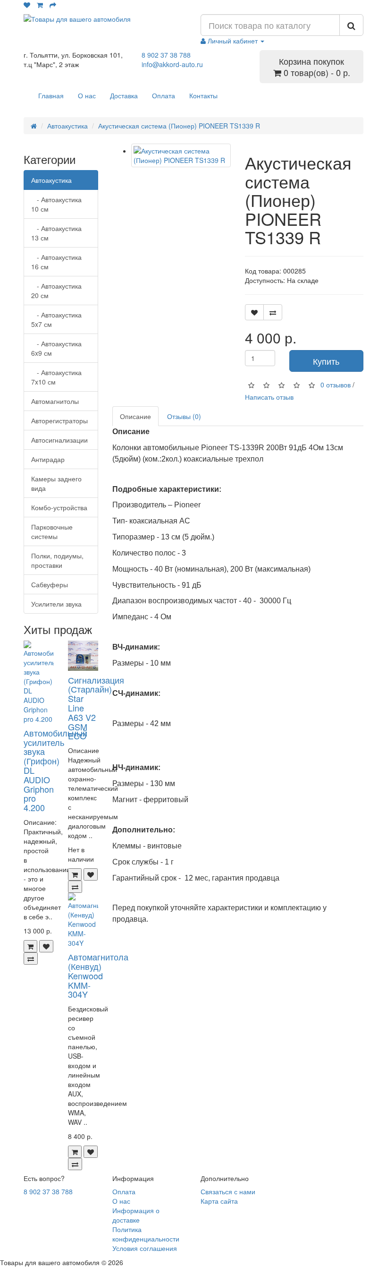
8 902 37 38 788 (166, 55)
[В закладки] (46, 946)
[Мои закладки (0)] (27, 4)
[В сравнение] (31, 958)
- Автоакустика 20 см (56, 290)
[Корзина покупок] (40, 4)
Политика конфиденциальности (145, 1233)
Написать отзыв (269, 397)
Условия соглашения (144, 1248)
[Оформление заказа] (53, 4)
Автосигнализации (59, 440)
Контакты (203, 95)
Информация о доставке (136, 1215)
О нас (87, 95)
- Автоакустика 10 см (56, 204)
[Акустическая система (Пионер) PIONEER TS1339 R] (181, 155)
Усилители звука (56, 603)
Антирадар (48, 459)
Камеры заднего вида (56, 483)
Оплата (163, 95)
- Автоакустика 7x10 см (56, 377)
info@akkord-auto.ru (172, 64)
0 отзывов (335, 384)
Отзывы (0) (184, 416)
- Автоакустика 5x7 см (56, 319)
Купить (326, 361)
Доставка (124, 95)
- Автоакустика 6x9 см (56, 348)
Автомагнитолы (55, 401)
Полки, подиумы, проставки (57, 560)
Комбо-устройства (59, 507)
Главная (51, 95)
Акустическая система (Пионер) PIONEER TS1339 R (179, 125)
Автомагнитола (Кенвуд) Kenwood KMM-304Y (98, 975)
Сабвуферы (49, 584)
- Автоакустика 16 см (56, 261)
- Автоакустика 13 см (56, 232)
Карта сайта (219, 1201)
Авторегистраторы (59, 420)
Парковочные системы (52, 531)
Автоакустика (67, 125)
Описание (135, 416)
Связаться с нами (228, 1191)
